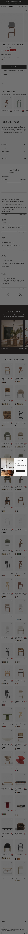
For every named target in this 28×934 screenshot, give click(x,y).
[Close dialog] (26, 459)
